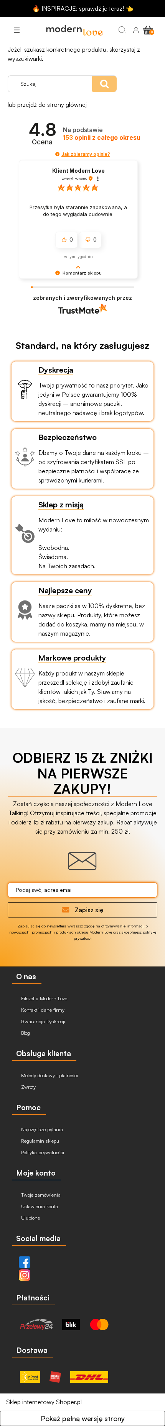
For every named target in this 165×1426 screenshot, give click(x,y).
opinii (101, 137)
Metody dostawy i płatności (49, 1075)
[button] (16, 30)
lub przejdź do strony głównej (47, 104)
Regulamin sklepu (39, 1141)
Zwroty (28, 1087)
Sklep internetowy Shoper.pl (44, 1402)
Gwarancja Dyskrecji (42, 1021)
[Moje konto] (136, 30)
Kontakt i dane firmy (42, 1010)
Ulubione (30, 1218)
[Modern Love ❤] (74, 30)
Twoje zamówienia (40, 1195)
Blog (25, 1033)
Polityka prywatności (42, 1152)
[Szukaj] (122, 30)
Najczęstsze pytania (41, 1129)
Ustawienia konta (39, 1206)
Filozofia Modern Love (43, 998)
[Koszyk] (149, 29)
